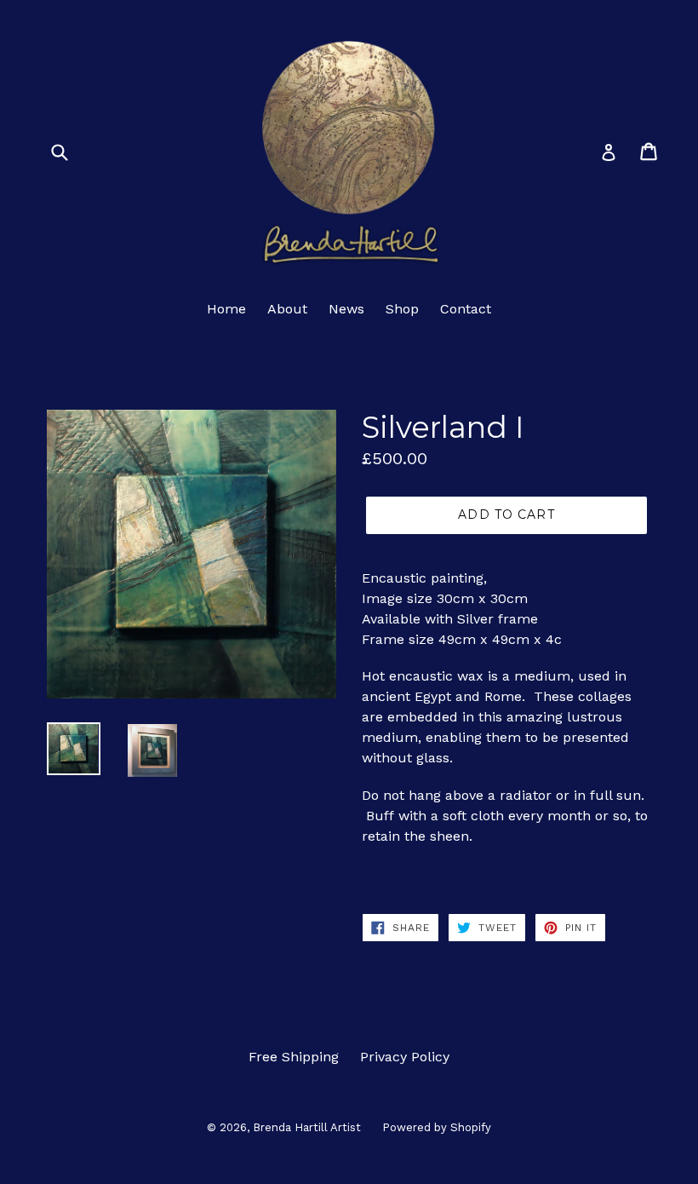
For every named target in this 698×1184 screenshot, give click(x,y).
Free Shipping (294, 1057)
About (287, 309)
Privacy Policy (404, 1057)
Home (226, 309)
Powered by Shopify (436, 1127)
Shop (402, 309)
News (346, 309)
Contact (465, 309)
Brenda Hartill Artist (307, 1127)
